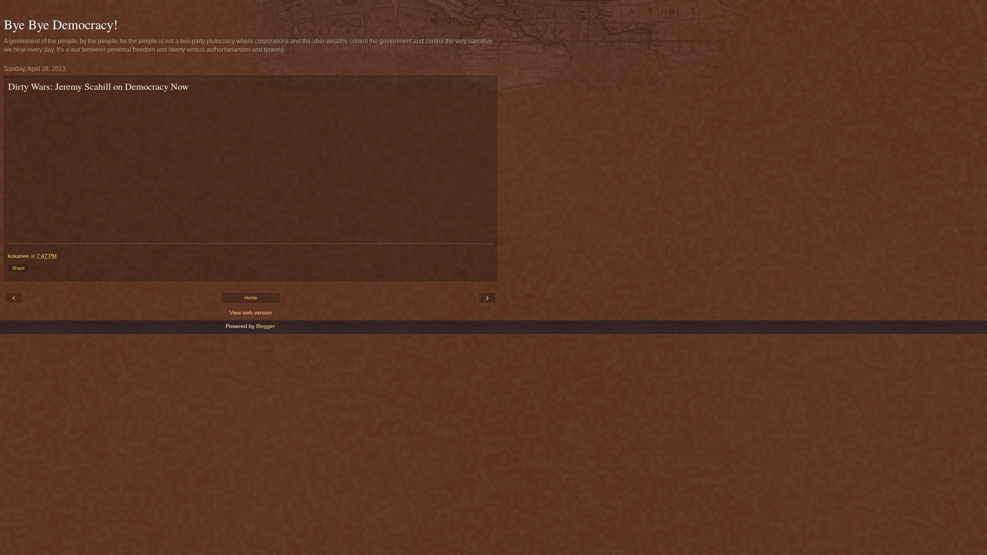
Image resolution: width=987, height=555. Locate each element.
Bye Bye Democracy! (61, 24)
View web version (250, 312)
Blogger (265, 326)
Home (250, 298)
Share (18, 268)
